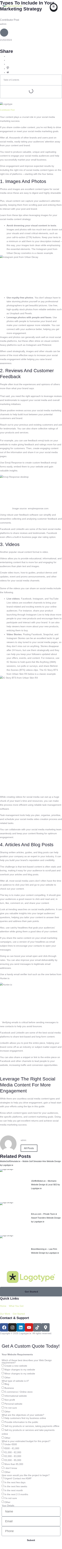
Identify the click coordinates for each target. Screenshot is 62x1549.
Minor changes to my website (19, 1373)
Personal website (13, 1403)
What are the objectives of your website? (23, 1415)
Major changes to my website (19, 1369)
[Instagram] (12, 1327)
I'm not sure (10, 1407)
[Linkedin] (21, 1327)
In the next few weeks (15, 1486)
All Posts (29, 1148)
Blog (6, 1384)
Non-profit (9, 1399)
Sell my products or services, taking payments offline (31, 1426)
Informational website (15, 1396)
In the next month (13, 1490)
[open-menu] (54, 7)
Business (9, 1388)
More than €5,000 (13, 1464)
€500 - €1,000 (11, 1448)
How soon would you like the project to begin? (26, 1475)
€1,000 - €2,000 (12, 1452)
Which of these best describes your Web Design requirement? (27, 1361)
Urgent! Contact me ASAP (17, 1478)
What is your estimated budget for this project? (26, 1441)
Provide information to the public (21, 1422)
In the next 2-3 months (16, 1494)
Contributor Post (7, 110)
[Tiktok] (37, 1327)
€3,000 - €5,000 (12, 1460)
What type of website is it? (15, 1381)
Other (7, 1377)
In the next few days (14, 1482)
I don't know (10, 1468)
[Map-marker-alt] (45, 1327)
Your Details (8, 1505)
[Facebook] (4, 1327)
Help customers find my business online (25, 1418)
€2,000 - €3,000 (12, 1456)
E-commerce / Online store (18, 1392)
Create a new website (15, 1365)
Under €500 (10, 1444)
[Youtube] (29, 1327)
